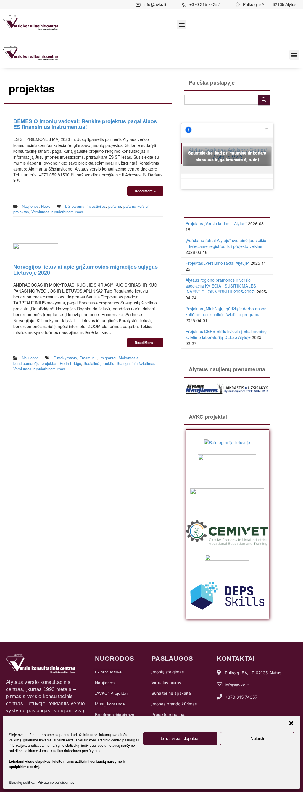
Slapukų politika (22, 782)
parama (114, 206)
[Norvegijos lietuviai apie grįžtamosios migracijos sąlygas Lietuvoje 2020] (35, 250)
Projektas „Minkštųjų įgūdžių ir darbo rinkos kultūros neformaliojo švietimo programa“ (226, 311)
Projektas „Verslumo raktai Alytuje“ (217, 263)
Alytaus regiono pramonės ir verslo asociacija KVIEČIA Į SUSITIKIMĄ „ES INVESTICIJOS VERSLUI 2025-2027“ (221, 286)
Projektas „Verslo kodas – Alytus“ (216, 223)
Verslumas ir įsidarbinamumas (57, 212)
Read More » (145, 191)
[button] (291, 723)
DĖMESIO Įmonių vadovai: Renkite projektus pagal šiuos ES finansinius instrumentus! (85, 124)
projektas (21, 212)
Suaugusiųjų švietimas (136, 363)
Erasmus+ (88, 358)
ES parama (74, 206)
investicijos (96, 206)
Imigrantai (107, 358)
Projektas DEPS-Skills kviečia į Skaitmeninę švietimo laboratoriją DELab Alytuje (226, 334)
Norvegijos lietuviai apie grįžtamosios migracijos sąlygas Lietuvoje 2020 (85, 269)
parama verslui (136, 206)
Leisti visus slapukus (180, 738)
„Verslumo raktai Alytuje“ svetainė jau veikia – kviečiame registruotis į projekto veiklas (226, 243)
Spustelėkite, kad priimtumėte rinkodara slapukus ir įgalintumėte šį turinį (227, 156)
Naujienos (30, 206)
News (46, 206)
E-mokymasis (65, 358)
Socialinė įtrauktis (98, 363)
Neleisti (257, 738)
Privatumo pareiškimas (56, 782)
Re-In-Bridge (70, 363)
